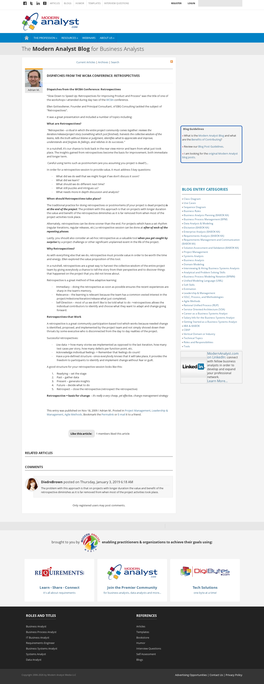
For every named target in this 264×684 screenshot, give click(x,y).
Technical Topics (193, 338)
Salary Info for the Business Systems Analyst (209, 317)
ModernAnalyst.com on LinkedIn (223, 355)
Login (191, 3)
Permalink (107, 414)
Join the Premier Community (132, 587)
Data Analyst (33, 659)
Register (176, 3)
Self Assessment (146, 654)
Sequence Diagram (195, 207)
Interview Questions (116, 3)
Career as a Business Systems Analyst (205, 313)
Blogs (67, 3)
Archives (103, 62)
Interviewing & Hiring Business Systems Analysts (211, 268)
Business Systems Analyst (41, 648)
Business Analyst (36, 626)
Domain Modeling (194, 264)
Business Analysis (194, 260)
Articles (55, 3)
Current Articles (85, 62)
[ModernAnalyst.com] (132, 572)
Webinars (88, 38)
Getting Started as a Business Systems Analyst (210, 322)
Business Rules (192, 211)
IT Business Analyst (37, 637)
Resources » (69, 38)
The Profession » (45, 38)
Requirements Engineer (40, 643)
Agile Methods (73, 414)
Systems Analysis (194, 256)
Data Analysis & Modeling (198, 223)
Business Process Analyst (41, 632)
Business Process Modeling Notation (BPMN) (209, 276)
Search (115, 62)
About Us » (107, 38)
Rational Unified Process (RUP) (201, 305)
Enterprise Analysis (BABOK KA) (202, 231)
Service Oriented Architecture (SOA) (204, 309)
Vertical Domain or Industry (199, 334)
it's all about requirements (59, 593)
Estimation (190, 289)
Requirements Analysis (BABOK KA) (204, 236)
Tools (187, 346)
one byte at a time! (205, 593)
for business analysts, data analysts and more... (132, 593)
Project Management (138, 410)
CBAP (187, 330)
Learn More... (217, 381)
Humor (79, 3)
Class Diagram (192, 199)
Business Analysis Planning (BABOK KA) (206, 215)
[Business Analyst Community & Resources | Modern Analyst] (51, 21)
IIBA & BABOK (192, 326)
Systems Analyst (36, 654)
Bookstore (142, 637)
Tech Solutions (205, 587)
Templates (94, 3)
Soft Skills (189, 285)
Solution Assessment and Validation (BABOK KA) (211, 248)
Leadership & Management (199, 293)
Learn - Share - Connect (59, 587)
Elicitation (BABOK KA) (196, 227)
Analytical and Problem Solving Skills (204, 272)
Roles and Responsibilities (198, 342)
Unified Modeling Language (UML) (203, 280)
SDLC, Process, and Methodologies (204, 297)
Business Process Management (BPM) (205, 219)
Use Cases (190, 203)
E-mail (121, 414)
